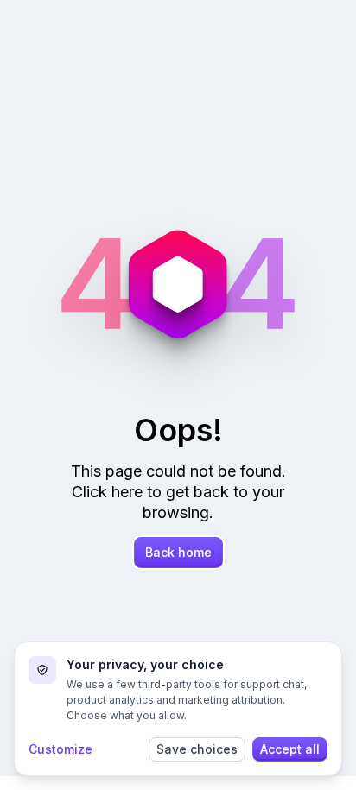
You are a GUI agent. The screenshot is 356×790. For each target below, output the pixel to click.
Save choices (197, 749)
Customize (60, 749)
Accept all (290, 749)
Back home (178, 552)
